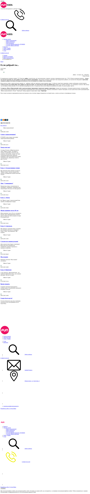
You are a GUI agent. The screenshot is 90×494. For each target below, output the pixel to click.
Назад (2, 61)
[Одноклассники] (3, 120)
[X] (5, 120)
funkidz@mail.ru (28, 370)
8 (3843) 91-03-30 (5, 358)
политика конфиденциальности (11, 406)
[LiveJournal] (7, 120)
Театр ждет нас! (5, 147)
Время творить (5, 284)
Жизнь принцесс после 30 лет (9, 210)
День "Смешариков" (7, 183)
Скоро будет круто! (6, 298)
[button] (45, 102)
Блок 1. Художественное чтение (10, 168)
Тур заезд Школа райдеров (12, 45)
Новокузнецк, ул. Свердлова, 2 (32, 381)
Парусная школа (10, 43)
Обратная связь (7, 337)
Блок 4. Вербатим (6, 270)
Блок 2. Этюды (5, 197)
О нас (4, 50)
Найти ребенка (25, 30)
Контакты (5, 342)
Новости (5, 46)
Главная (5, 55)
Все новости (4, 125)
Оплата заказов (7, 336)
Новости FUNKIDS (8, 56)
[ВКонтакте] (1, 120)
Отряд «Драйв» (7, 48)
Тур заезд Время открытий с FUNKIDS (15, 44)
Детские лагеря (7, 39)
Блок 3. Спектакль (6, 226)
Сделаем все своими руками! (9, 241)
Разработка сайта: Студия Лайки (8, 408)
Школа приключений (11, 40)
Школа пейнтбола (10, 41)
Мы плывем (4, 257)
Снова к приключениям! (8, 134)
